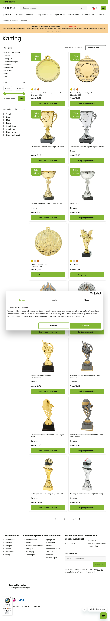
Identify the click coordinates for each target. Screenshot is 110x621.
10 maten (34, 208)
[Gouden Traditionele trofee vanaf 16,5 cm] (48, 184)
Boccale (6, 21)
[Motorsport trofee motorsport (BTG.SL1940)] (87, 474)
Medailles (29, 14)
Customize (53, 326)
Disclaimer (36, 606)
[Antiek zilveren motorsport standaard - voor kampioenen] (87, 415)
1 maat (33, 151)
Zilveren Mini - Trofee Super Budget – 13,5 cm (87, 147)
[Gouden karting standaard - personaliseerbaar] (48, 356)
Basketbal (7, 70)
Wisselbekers (73, 14)
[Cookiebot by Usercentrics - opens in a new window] (91, 293)
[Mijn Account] (93, 8)
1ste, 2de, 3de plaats (11, 52)
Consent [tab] (22, 300)
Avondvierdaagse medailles (10, 63)
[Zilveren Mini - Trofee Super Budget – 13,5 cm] (87, 127)
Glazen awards (88, 14)
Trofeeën (19, 14)
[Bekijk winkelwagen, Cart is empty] (103, 8)
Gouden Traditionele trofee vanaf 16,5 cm (46, 204)
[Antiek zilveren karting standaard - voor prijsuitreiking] (87, 356)
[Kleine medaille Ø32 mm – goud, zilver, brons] (48, 70)
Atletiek (6, 55)
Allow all (85, 326)
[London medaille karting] (48, 242)
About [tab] (86, 300)
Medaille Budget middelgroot (81, 94)
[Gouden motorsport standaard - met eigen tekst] (48, 415)
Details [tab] (54, 300)
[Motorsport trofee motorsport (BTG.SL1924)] (48, 474)
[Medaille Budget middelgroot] (87, 70)
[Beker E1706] (87, 184)
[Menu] (11, 598)
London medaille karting (40, 265)
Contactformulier (17, 585)
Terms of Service (84, 572)
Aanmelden (99, 564)
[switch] (7, 613)
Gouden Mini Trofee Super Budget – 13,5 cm (47, 147)
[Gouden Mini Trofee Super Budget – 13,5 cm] (48, 127)
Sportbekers (60, 14)
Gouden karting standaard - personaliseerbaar (41, 376)
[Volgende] (79, 519)
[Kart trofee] (87, 242)
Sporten (6, 14)
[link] (55, 519)
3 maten (34, 382)
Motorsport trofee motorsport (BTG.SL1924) (47, 494)
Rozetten (101, 14)
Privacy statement (23, 606)
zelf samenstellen (76, 29)
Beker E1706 (74, 204)
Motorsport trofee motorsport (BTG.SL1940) (86, 494)
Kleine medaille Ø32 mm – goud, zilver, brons (48, 94)
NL (96, 8)
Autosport (7, 58)
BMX (5, 76)
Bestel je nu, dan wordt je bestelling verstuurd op (49, 26)
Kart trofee (74, 264)
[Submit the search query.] (81, 8)
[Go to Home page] (9, 8)
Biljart (5, 73)
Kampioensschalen (44, 14)
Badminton (8, 67)
